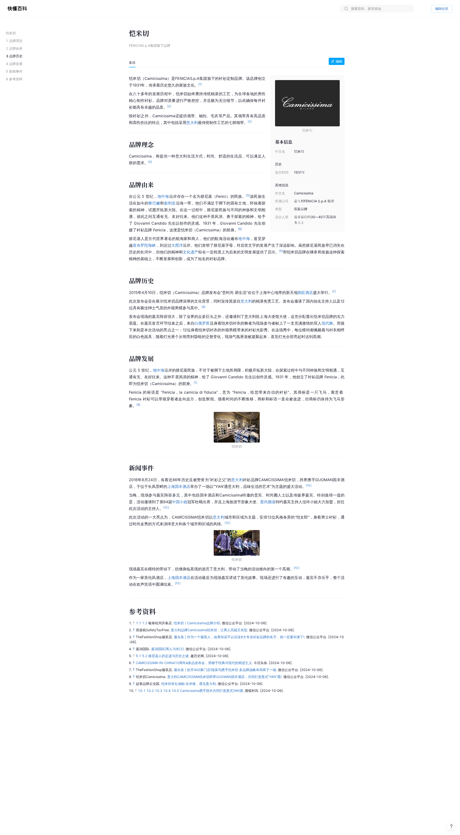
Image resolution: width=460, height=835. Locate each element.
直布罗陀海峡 (144, 245)
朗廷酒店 (305, 292)
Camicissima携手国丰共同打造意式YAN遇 (211, 691)
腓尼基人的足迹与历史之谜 (168, 656)
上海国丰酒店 (178, 486)
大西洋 (177, 245)
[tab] (132, 62)
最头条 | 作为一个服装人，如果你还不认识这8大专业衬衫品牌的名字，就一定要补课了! (239, 637)
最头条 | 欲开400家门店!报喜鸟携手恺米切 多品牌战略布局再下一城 (225, 670)
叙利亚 (170, 203)
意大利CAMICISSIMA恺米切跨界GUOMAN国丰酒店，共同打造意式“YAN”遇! (224, 677)
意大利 (192, 122)
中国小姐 (179, 501)
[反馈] (451, 826)
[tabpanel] (237, 330)
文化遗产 (190, 252)
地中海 (163, 196)
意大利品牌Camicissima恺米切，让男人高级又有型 (209, 630)
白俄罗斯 (202, 323)
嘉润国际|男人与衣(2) (167, 649)
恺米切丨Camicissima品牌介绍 (197, 623)
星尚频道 (268, 501)
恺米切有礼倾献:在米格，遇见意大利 (188, 684)
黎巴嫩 (154, 203)
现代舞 (327, 323)
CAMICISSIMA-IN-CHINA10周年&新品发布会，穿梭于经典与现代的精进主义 (194, 663)
